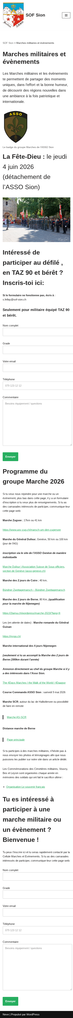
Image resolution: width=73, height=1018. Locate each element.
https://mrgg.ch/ (12, 636)
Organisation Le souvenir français (25, 786)
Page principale (16, 739)
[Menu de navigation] (66, 15)
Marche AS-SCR (16, 717)
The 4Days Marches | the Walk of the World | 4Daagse (34, 682)
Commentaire (10, 397)
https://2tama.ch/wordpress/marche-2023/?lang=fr (31, 613)
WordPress (33, 1014)
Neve (6, 1014)
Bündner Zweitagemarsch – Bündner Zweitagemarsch (34, 589)
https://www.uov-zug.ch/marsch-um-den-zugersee (32, 529)
